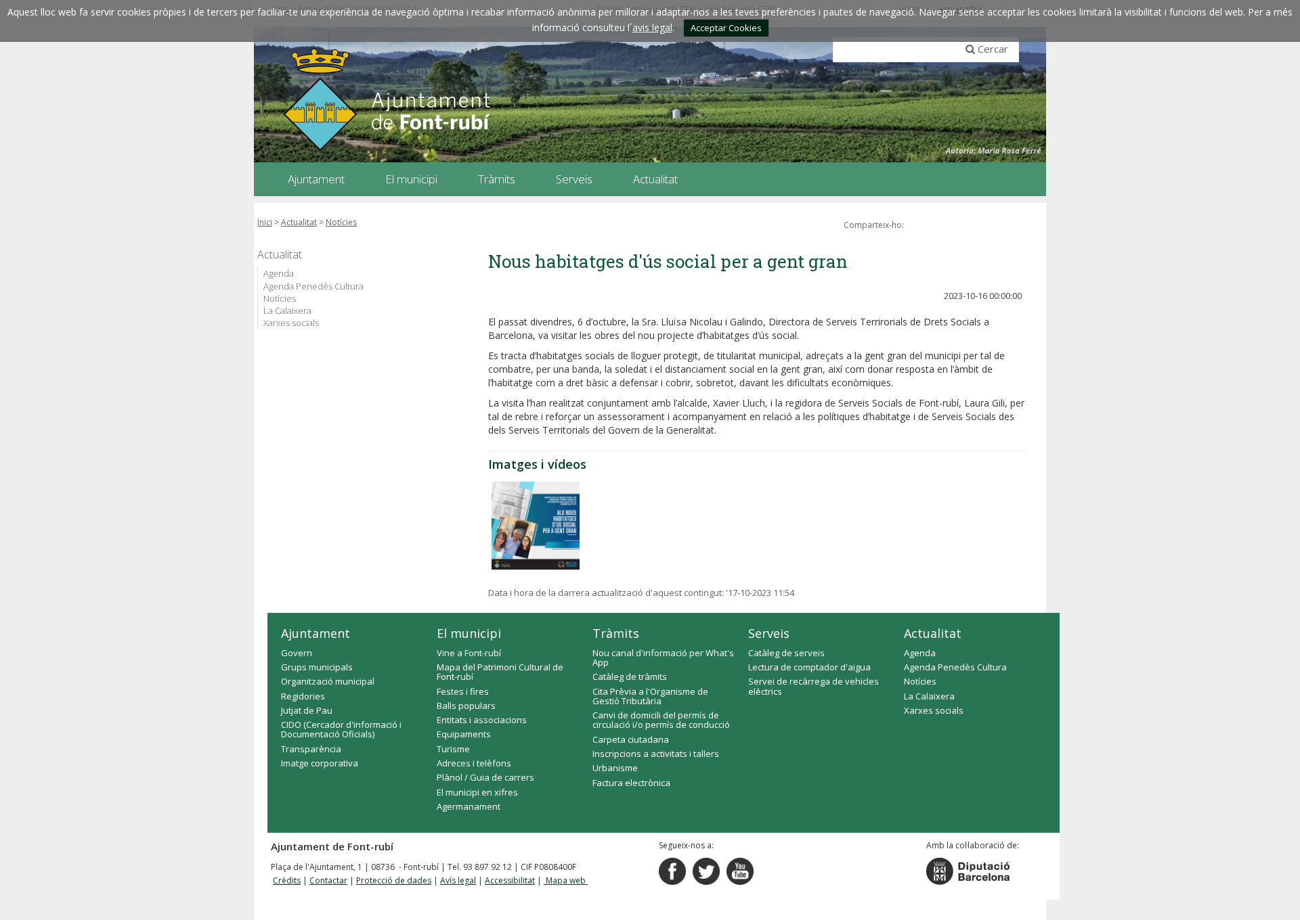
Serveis (768, 633)
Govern (296, 653)
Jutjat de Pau (306, 710)
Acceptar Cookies (726, 28)
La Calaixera (287, 310)
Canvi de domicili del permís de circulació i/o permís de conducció (661, 720)
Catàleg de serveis (786, 653)
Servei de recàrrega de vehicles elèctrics (813, 686)
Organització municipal (327, 681)
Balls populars (466, 705)
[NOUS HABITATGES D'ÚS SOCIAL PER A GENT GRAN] (536, 526)
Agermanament (468, 806)
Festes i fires (463, 691)
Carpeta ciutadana (630, 739)
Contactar (328, 880)
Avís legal (458, 880)
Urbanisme (615, 768)
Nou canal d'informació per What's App (663, 657)
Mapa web (566, 880)
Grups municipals (317, 667)
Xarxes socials (291, 323)
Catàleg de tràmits (629, 676)
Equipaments (464, 734)
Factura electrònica (631, 783)
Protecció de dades (393, 880)
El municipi (469, 633)
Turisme (453, 749)
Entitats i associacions (482, 720)
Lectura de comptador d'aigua (809, 667)
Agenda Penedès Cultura (313, 286)
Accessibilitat (510, 880)
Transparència (311, 749)
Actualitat (299, 222)
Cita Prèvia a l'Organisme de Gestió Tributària (650, 696)
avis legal (652, 27)
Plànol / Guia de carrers (485, 777)
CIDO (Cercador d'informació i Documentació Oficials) (341, 729)
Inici (264, 222)
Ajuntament (315, 633)
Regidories (303, 696)
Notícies (341, 222)
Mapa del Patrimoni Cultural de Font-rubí (500, 672)
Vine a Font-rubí (469, 653)
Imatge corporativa (319, 763)
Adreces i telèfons (474, 763)
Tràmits (615, 633)
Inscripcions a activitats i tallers (655, 754)
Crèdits (287, 880)
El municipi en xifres (477, 792)
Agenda (278, 273)
